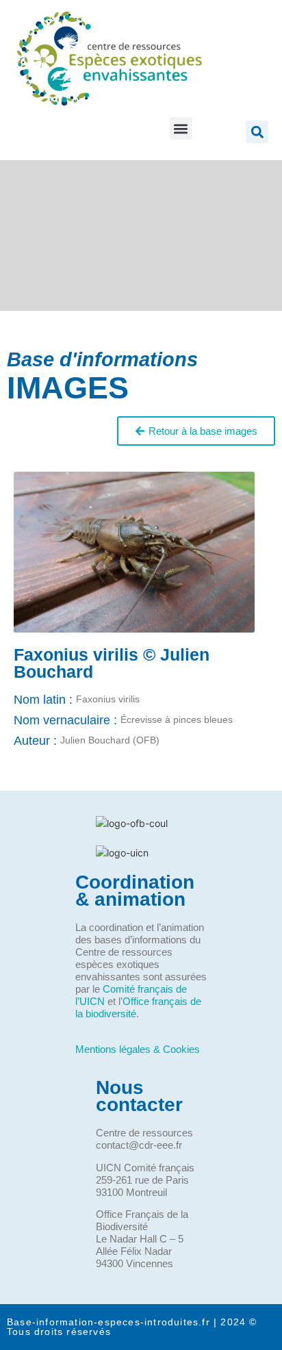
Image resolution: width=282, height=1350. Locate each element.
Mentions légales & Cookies (137, 1049)
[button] (181, 128)
